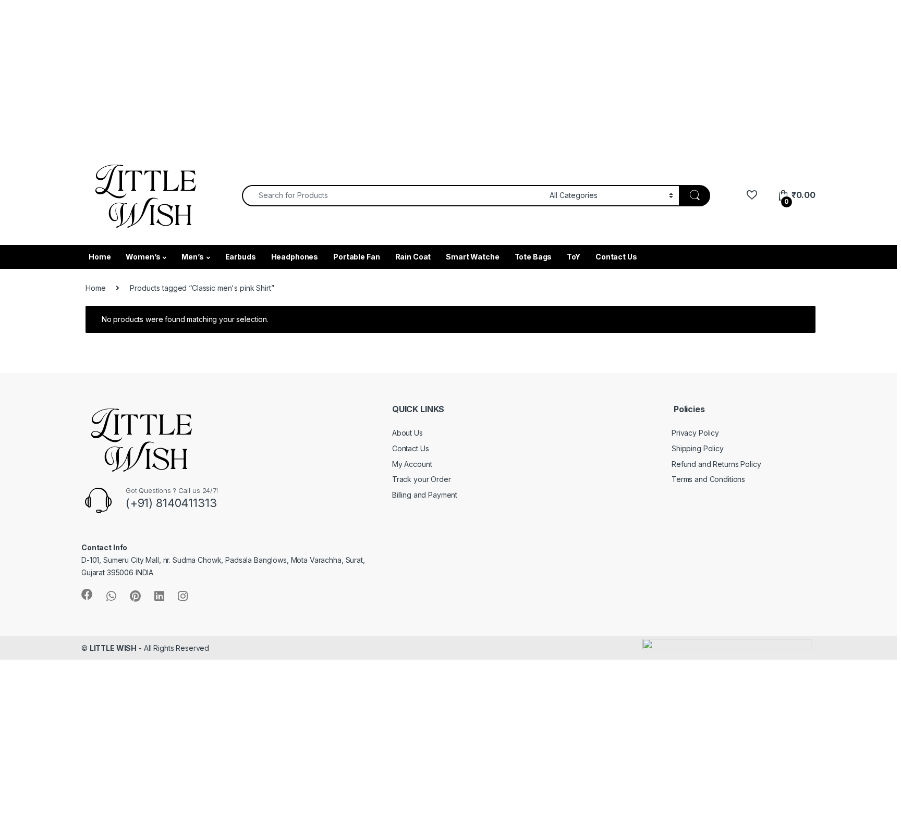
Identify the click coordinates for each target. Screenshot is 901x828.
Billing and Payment (424, 494)
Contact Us (616, 256)
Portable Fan (356, 256)
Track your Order (421, 479)
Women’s (143, 256)
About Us (407, 432)
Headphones (295, 256)
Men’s (192, 256)
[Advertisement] (313, 73)
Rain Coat (413, 256)
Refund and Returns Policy (716, 464)
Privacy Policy (695, 432)
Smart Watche (472, 256)
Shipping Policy (698, 448)
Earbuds (240, 256)
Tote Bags (533, 256)
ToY (573, 256)
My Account (412, 464)
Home (100, 256)
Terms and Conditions (708, 479)
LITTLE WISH (113, 648)
